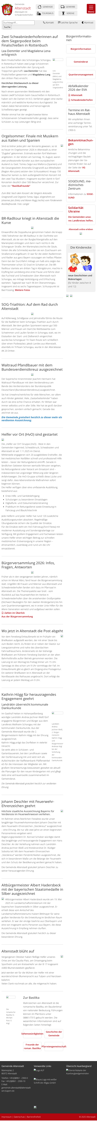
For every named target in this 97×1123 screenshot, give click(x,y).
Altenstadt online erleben (81, 229)
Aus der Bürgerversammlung (17, 616)
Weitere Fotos (22, 290)
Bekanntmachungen (80, 142)
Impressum (7, 1116)
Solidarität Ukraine (75, 209)
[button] (91, 8)
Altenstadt (76, 95)
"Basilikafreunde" (20, 185)
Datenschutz (19, 1116)
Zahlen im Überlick (14, 612)
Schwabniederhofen (82, 99)
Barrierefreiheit (34, 1116)
